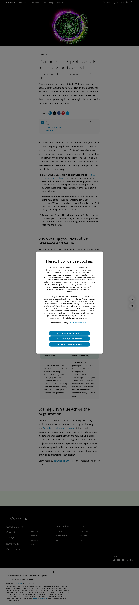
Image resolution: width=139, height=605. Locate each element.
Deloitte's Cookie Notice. (79, 322)
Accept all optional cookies (69, 333)
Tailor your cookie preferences (69, 344)
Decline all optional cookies (69, 339)
